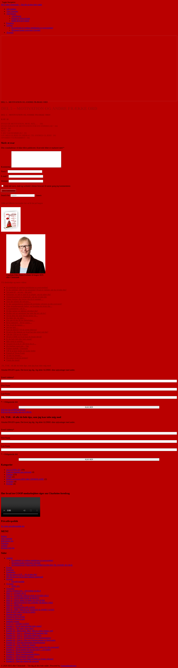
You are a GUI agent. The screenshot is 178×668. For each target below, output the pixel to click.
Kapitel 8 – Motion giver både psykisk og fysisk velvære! (29, 659)
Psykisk (9, 484)
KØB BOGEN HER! (20, 21)
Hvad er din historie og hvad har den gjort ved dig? (27, 332)
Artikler (9, 25)
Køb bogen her (7, 541)
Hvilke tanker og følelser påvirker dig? (22, 311)
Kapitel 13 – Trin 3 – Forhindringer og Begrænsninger (28, 638)
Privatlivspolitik (17, 581)
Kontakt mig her (7, 548)
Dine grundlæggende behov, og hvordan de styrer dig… (29, 306)
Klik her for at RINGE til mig (13, 410)
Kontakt (9, 32)
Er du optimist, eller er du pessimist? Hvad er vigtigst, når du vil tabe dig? (36, 290)
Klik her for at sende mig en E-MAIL (16, 412)
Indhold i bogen (12, 621)
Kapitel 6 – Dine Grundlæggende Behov (23, 654)
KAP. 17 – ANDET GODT (17, 624)
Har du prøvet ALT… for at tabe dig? (21, 574)
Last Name (5, 394)
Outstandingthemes (68, 666)
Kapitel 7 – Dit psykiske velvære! (20, 656)
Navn (4, 171)
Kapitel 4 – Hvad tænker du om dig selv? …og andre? (28, 649)
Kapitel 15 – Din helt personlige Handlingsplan (25, 642)
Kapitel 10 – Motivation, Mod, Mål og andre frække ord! (29, 631)
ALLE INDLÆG (13, 470)
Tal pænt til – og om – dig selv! (19, 292)
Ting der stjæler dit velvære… (18, 301)
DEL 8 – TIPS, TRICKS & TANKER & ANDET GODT (30, 610)
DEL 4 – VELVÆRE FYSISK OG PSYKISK (25, 600)
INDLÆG (15, 586)
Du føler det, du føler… (16, 318)
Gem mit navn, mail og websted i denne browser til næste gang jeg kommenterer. (37, 186)
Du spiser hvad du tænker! (17, 358)
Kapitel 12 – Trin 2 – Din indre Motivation (23, 635)
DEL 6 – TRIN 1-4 (14, 605)
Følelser (9, 474)
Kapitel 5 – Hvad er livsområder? (20, 652)
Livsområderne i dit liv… (16, 308)
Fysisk (9, 477)
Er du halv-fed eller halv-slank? (19, 339)
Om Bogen (11, 14)
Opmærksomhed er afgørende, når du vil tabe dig (26, 297)
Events (9, 567)
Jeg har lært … (12, 327)
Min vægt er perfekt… (15, 341)
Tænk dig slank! (13, 360)
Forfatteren (10, 572)
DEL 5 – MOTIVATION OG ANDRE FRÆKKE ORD (29, 603)
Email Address (7, 377)
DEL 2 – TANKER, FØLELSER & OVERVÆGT (27, 596)
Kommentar (6, 167)
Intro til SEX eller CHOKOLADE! (20, 612)
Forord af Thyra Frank (20, 18)
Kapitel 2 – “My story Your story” (20, 628)
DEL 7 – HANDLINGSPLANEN (20, 607)
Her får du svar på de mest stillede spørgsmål (24, 577)
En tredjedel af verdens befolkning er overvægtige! (32, 28)
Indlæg (4, 536)
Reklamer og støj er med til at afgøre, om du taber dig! (28, 294)
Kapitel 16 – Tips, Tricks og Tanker (20, 645)
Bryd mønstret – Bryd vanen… (19, 323)
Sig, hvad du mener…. (15, 325)
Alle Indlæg (11, 9)
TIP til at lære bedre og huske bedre (20, 351)
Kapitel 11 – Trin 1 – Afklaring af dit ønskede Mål (26, 633)
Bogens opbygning (14, 614)
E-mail (4, 176)
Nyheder (9, 481)
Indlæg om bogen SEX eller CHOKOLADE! (25, 479)
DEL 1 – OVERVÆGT (16, 593)
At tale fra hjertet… (14, 355)
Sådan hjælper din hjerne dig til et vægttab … (25, 299)
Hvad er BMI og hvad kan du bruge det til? (24, 337)
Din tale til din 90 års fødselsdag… (20, 320)
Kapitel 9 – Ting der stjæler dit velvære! (22, 661)
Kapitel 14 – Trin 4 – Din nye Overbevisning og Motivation (30, 640)
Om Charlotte (12, 11)
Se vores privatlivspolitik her (12, 526)
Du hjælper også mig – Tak (17, 346)
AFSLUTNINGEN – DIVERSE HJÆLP (23, 591)
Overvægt (10, 588)
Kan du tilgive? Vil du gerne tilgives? (21, 330)
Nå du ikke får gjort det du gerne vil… (22, 316)
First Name (5, 385)
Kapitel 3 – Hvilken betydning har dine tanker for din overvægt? (32, 647)
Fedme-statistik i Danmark (17, 348)
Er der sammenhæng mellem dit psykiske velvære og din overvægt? (34, 304)
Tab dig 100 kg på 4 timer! (17, 334)
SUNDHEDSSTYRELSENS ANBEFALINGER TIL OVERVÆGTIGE (42, 565)
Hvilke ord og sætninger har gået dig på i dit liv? (26, 313)
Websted (4, 181)
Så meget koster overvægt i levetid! (25, 30)
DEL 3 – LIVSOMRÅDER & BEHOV (22, 598)
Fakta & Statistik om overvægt (18, 472)
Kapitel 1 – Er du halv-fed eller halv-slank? (24, 626)
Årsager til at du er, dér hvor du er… (21, 344)
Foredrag (10, 23)
